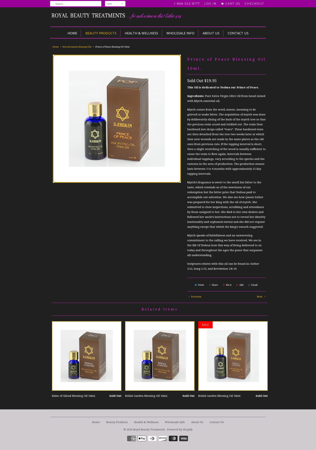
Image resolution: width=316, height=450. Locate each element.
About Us (211, 33)
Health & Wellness (141, 33)
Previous (196, 296)
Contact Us (238, 33)
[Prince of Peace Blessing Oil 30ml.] (117, 119)
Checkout (254, 3)
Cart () (232, 3)
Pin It (229, 285)
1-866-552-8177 (187, 3)
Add (241, 285)
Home (72, 33)
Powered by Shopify (180, 429)
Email (254, 285)
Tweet (201, 285)
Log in (210, 3)
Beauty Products (100, 33)
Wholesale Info (180, 33)
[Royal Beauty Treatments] (123, 16)
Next (260, 296)
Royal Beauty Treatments (149, 429)
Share (215, 285)
